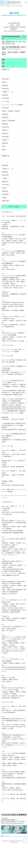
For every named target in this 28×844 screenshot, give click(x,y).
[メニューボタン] (26, 2)
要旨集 (16, 206)
